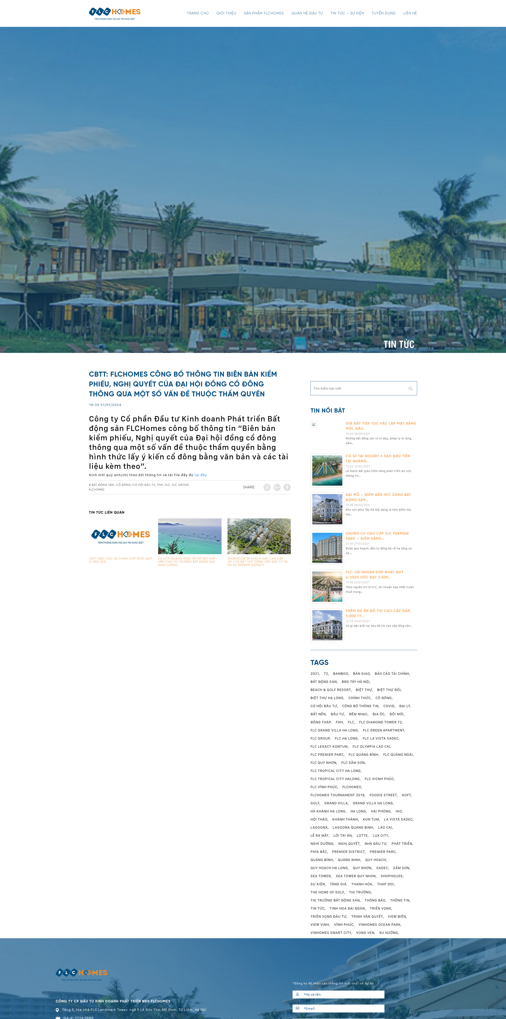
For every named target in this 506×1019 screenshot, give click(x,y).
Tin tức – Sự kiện (347, 13)
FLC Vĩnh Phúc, (324, 787)
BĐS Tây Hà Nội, (356, 682)
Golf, (315, 803)
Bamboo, (341, 673)
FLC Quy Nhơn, (324, 762)
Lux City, (381, 835)
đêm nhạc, (359, 714)
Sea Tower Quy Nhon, (356, 876)
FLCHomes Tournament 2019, (338, 795)
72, (326, 673)
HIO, (399, 811)
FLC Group (180, 485)
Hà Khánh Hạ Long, (328, 811)
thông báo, (375, 900)
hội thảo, (319, 819)
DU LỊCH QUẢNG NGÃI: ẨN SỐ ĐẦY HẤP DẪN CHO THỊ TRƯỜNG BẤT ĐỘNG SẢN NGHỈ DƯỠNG (186, 562)
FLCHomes (97, 489)
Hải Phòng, (381, 811)
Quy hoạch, (376, 860)
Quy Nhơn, (362, 868)
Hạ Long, (358, 811)
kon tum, (371, 819)
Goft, (407, 795)
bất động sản (103, 485)
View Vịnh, (320, 924)
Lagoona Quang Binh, (353, 827)
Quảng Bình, (322, 860)
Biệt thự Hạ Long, (328, 698)
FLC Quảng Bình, (364, 754)
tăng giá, (338, 884)
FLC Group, (321, 738)
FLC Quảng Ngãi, (398, 754)
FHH (160, 485)
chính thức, (360, 698)
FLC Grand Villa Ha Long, (335, 730)
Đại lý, (405, 706)
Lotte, (363, 835)
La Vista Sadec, (399, 819)
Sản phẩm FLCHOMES (264, 13)
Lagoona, (320, 827)
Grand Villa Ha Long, (373, 803)
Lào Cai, (385, 827)
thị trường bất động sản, (336, 900)
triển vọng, (381, 908)
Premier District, (349, 852)
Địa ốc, (379, 714)
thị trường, (360, 892)
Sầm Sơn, (401, 868)
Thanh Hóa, (362, 884)
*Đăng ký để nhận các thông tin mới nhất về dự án (333, 983)
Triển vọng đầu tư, (329, 916)
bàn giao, (362, 673)
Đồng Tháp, (321, 722)
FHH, (340, 722)
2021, (315, 673)
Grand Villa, (336, 803)
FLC (167, 485)
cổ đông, (384, 698)
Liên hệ (410, 13)
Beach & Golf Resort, (331, 690)
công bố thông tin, (361, 706)
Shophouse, (392, 876)
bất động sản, (324, 682)
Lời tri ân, (343, 835)
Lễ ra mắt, (320, 835)
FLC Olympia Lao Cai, (372, 746)
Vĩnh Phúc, (344, 924)
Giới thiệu (226, 13)
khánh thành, (345, 819)
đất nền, (319, 714)
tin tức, (318, 908)
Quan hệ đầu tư (307, 13)
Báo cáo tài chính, (392, 673)
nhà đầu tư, (376, 843)
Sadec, (382, 868)
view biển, (397, 916)
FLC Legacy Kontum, (330, 746)
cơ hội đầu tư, (324, 706)
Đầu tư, (338, 714)
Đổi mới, (397, 714)
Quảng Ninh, (349, 860)
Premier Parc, (383, 852)
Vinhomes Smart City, (331, 933)
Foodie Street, (384, 795)
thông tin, (400, 900)
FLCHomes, (352, 787)
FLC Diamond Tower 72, (381, 722)
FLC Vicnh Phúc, (380, 779)
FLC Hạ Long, (347, 738)
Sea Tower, (321, 876)
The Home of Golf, (328, 892)
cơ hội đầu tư (143, 485)
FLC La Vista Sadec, (381, 738)
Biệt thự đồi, (389, 690)
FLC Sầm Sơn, (353, 762)
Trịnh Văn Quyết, (367, 916)
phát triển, (402, 843)
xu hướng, (389, 933)
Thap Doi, (386, 884)
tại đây (200, 475)
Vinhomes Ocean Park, (380, 924)
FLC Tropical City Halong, (336, 779)
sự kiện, (318, 884)
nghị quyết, (349, 843)
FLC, (351, 722)
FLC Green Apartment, (384, 730)
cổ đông (123, 485)
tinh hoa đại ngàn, (348, 908)
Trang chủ (198, 13)
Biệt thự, (364, 690)
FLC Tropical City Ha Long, (336, 771)
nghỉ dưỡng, (322, 843)
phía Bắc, (319, 852)
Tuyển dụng (384, 13)
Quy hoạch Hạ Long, (330, 868)
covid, (389, 706)
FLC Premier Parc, (328, 754)
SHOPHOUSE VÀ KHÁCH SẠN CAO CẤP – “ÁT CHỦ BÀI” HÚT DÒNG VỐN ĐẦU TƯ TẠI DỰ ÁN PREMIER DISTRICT (258, 562)
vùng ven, (365, 933)
